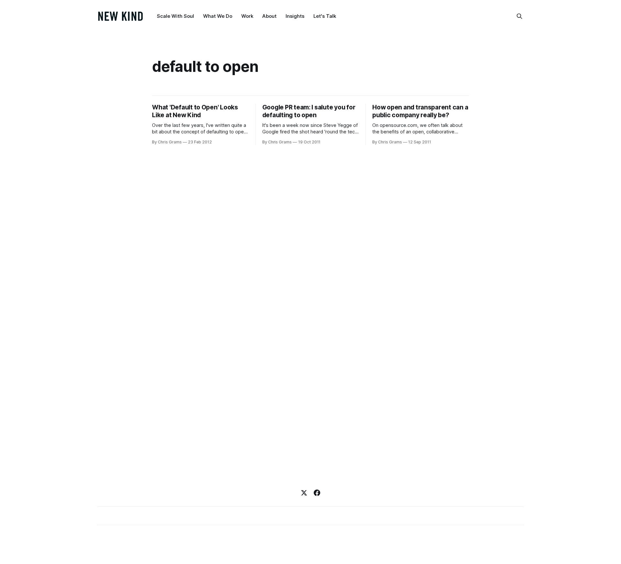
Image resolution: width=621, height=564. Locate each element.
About (269, 16)
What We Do (217, 16)
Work (247, 16)
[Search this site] (519, 16)
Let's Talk (324, 16)
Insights (295, 16)
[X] (304, 493)
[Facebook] (317, 493)
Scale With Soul (175, 16)
